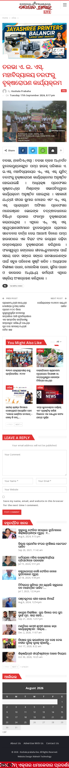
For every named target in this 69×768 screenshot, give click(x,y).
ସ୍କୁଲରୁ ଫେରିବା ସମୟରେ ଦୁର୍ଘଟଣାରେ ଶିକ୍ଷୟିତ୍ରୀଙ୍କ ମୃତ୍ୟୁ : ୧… (39, 531)
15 (62, 712)
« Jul (4, 731)
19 (34, 717)
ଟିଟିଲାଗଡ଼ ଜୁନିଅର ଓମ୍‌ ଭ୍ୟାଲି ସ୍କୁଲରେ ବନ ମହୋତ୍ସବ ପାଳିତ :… (40, 586)
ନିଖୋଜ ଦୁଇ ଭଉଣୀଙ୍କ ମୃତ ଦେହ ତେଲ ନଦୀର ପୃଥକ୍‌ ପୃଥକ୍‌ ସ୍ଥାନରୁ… (40, 641)
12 (34, 712)
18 (25, 717)
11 (25, 712)
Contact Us (52, 743)
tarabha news (16, 286)
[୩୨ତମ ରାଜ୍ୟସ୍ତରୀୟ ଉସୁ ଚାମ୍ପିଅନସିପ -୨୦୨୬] (19, 357)
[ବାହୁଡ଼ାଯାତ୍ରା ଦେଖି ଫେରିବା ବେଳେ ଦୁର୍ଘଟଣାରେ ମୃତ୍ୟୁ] (9, 575)
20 (44, 717)
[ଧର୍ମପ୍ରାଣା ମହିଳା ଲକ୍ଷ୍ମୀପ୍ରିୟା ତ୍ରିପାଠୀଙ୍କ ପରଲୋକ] (9, 561)
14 (53, 712)
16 (7, 717)
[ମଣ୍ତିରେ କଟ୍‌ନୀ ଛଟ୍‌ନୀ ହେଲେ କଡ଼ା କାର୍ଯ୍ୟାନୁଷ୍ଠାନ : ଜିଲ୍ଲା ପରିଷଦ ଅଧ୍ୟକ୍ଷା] (9, 630)
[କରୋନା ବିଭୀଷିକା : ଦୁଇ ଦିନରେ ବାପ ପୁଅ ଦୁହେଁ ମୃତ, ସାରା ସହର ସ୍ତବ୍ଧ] (9, 616)
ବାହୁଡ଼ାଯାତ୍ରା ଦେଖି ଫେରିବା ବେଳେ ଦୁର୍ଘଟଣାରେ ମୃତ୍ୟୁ (37, 572)
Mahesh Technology (42, 756)
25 (25, 722)
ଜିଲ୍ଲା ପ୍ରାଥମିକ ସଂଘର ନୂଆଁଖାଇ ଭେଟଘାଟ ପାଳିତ (42, 545)
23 (7, 722)
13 (44, 712)
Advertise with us (33, 743)
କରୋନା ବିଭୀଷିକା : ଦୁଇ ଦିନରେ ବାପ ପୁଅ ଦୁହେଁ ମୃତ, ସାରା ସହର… (40, 613)
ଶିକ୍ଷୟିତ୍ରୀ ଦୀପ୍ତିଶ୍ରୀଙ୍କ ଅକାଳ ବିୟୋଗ (42, 653)
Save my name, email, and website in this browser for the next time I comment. (33, 503)
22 (62, 717)
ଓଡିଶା (64, 91)
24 (16, 722)
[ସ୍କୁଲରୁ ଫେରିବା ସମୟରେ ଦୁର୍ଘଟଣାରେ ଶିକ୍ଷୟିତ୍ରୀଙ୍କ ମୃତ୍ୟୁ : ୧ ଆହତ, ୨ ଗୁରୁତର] (9, 534)
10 (16, 712)
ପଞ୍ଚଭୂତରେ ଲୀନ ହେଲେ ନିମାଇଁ (36, 598)
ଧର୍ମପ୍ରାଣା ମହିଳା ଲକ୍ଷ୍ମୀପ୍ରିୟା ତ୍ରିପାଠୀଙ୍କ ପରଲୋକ (36, 558)
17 (16, 717)
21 (53, 717)
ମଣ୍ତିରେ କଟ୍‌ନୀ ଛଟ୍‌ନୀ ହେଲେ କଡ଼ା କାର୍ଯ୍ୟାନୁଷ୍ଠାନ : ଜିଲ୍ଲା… (37, 627)
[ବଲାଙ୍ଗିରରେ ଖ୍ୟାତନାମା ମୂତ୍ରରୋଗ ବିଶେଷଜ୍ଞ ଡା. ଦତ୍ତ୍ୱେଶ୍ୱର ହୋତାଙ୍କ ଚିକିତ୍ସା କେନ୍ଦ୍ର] (49, 357)
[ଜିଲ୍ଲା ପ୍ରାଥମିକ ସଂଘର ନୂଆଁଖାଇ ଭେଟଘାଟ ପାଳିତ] (9, 547)
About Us (15, 743)
